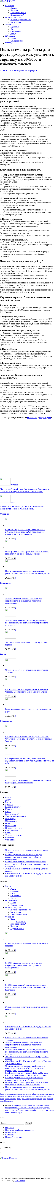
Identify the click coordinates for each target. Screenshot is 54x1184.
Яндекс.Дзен (45, 418)
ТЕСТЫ (8, 43)
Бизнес (13, 8)
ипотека (45, 1094)
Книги (13, 38)
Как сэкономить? (18, 12)
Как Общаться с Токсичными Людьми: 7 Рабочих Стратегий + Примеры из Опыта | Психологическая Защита (28, 738)
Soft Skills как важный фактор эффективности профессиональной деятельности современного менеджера (26, 622)
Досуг (13, 34)
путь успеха (47, 1096)
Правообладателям (13, 1137)
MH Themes (20, 1181)
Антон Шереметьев (18, 70)
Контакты (9, 1135)
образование (27, 1096)
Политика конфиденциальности (19, 1130)
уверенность (38, 1099)
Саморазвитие (16, 41)
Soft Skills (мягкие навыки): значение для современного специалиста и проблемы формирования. (23, 600)
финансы (50, 1099)
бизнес (2, 1094)
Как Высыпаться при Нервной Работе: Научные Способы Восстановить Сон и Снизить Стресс (26, 690)
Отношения (15, 31)
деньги (11, 1094)
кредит (2, 1096)
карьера (51, 1094)
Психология (5, 583)
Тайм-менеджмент (13, 835)
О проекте (9, 1128)
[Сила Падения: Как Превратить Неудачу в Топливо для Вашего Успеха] (10, 1022)
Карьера (14, 10)
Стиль (8, 833)
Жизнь (8, 24)
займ (33, 1094)
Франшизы (10, 840)
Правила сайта (11, 1132)
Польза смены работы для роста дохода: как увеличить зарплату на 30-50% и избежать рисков (27, 572)
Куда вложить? (17, 15)
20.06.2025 (4, 70)
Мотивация (15, 22)
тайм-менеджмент (28, 1099)
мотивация (8, 1096)
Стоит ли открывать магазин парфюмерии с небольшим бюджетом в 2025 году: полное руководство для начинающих (25, 531)
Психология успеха (14, 17)
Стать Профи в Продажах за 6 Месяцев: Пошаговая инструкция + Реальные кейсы (28, 781)
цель (1, 1101)
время (7, 1094)
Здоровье (14, 27)
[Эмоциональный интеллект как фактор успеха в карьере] (10, 638)
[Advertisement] (27, 451)
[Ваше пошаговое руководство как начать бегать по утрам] (10, 705)
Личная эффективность (20, 20)
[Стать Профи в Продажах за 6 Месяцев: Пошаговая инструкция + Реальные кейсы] (10, 776)
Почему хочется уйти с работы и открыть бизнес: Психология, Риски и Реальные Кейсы (27, 552)
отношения (39, 1096)
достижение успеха (20, 1094)
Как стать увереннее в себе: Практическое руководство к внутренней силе (24, 1079)
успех (44, 1099)
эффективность (8, 1101)
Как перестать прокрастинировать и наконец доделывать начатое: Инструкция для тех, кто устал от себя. (29, 760)
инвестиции (39, 1094)
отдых (33, 1096)
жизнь (29, 1094)
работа (2, 1099)
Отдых (13, 29)
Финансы (9, 5)
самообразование (10, 1099)
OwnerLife (32, 418)
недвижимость (17, 1096)
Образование (11, 36)
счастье (19, 1099)
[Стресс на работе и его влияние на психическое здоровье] (10, 665)
